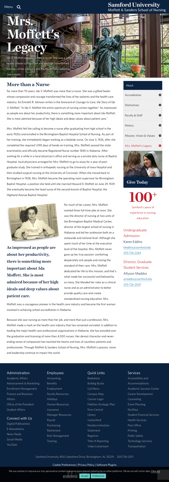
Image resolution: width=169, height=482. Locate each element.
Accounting (54, 378)
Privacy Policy (86, 465)
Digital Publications (18, 423)
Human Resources (58, 404)
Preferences (98, 475)
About (129, 85)
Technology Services (140, 441)
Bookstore (93, 378)
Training (52, 441)
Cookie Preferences (64, 465)
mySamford (94, 420)
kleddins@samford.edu (137, 247)
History (129, 125)
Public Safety (135, 436)
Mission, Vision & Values (140, 135)
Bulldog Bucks (95, 383)
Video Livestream (98, 446)
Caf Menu (93, 388)
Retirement (54, 430)
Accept (84, 475)
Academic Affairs (17, 378)
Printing (132, 430)
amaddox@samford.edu (137, 279)
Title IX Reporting (98, 441)
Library (91, 415)
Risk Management (58, 436)
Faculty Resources (58, 394)
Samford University (48, 457)
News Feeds (14, 434)
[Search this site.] (18, 7)
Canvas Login (95, 399)
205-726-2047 (132, 284)
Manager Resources (59, 415)
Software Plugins (106, 465)
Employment (54, 388)
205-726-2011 (125, 457)
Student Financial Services (143, 415)
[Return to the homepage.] (137, 10)
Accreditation (133, 95)
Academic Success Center (143, 388)
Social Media (14, 439)
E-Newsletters (15, 429)
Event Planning (136, 404)
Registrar (93, 436)
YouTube (12, 444)
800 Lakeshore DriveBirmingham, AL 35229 (87, 457)
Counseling (134, 399)
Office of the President (20, 404)
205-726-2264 (132, 253)
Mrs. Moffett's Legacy (138, 146)
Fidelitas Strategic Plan (101, 404)
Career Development (140, 394)
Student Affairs (16, 409)
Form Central (95, 409)
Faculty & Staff (133, 115)
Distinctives (132, 105)
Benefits (52, 383)
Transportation (137, 446)
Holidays (52, 399)
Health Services (137, 420)
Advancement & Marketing (23, 383)
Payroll (51, 420)
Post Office (134, 425)
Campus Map (95, 394)
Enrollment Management (22, 388)
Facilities (133, 409)
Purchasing (53, 425)
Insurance (53, 409)
